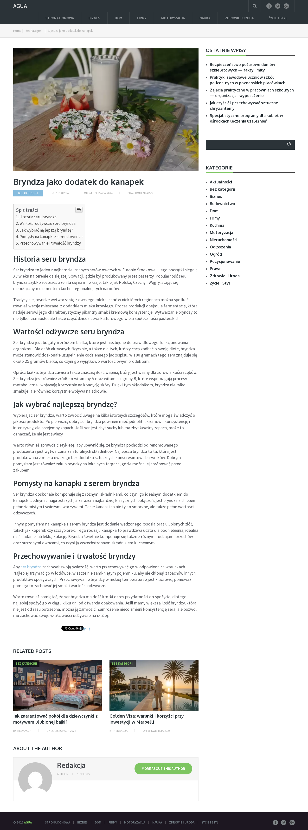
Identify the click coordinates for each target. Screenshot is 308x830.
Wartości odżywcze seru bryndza (47, 223)
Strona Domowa (59, 18)
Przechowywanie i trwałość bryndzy (50, 243)
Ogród (216, 254)
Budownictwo (222, 203)
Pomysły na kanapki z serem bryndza (51, 236)
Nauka (204, 18)
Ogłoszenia (220, 247)
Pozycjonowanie (225, 261)
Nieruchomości (223, 239)
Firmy (142, 18)
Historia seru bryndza (38, 217)
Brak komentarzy (141, 193)
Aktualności (221, 182)
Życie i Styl (278, 18)
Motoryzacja (173, 18)
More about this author (163, 768)
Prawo (216, 268)
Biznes (94, 18)
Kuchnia (217, 225)
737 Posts (83, 774)
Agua (20, 6)
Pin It (85, 629)
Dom (118, 18)
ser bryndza (31, 567)
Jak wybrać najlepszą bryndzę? (46, 230)
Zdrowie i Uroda (239, 18)
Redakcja (62, 193)
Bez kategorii (28, 193)
